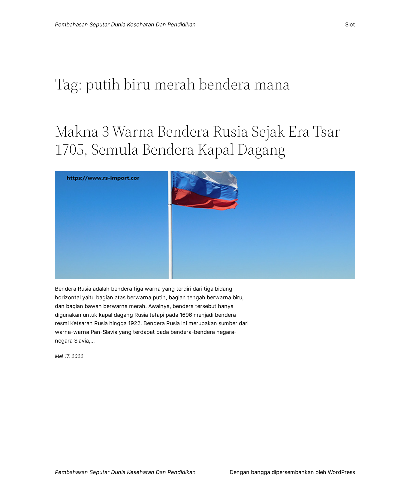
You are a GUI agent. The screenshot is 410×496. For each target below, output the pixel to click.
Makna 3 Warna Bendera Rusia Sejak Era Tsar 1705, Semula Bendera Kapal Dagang (197, 140)
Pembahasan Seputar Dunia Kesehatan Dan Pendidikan (125, 24)
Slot (350, 24)
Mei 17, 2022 (69, 356)
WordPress (341, 472)
